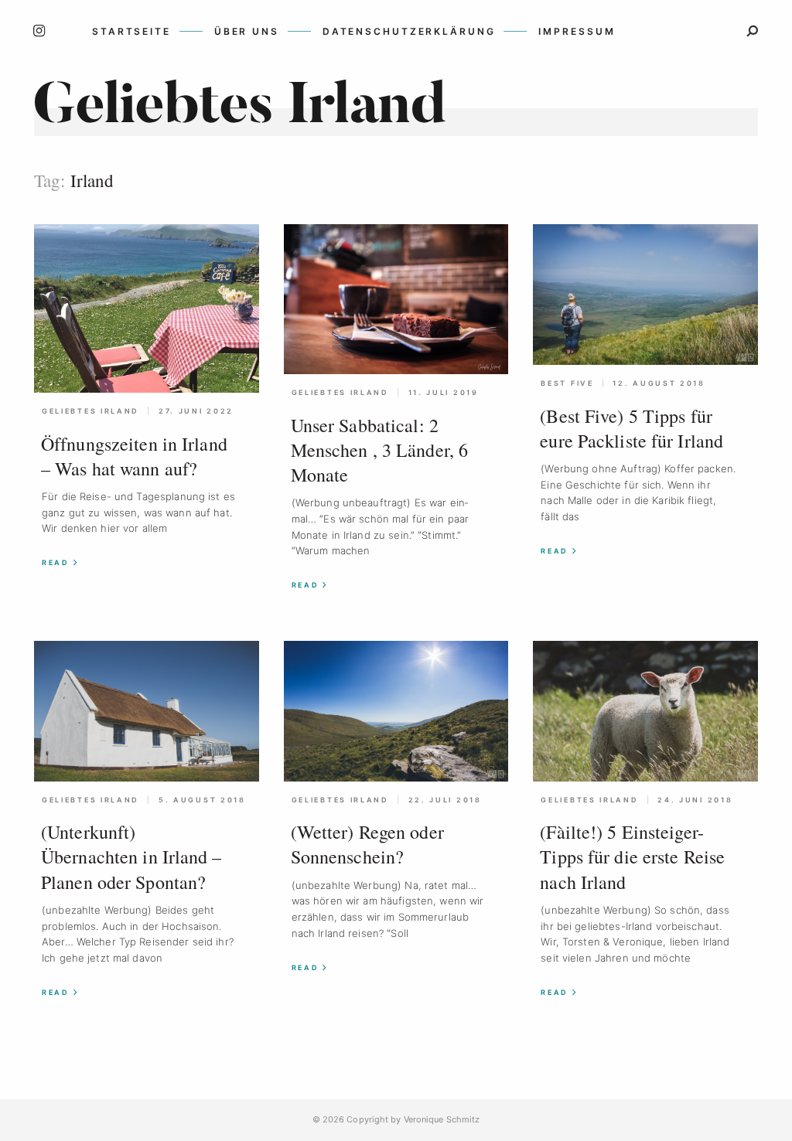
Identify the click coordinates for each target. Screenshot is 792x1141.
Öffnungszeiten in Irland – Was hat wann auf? (134, 456)
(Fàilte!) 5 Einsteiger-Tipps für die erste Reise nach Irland (632, 856)
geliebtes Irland (90, 411)
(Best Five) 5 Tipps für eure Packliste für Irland (631, 428)
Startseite (131, 31)
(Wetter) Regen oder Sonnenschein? (367, 844)
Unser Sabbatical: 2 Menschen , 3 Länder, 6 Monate (379, 450)
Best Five (567, 383)
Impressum (576, 31)
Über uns (246, 31)
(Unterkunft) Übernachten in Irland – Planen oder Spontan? (131, 856)
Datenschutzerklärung (409, 31)
